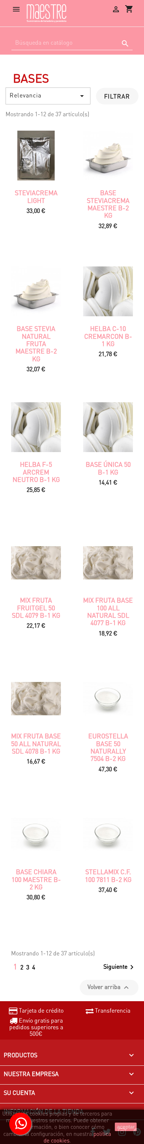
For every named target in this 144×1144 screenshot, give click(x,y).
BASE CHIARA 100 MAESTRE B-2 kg (36, 879)
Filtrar (117, 96)
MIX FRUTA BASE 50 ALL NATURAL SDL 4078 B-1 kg (36, 743)
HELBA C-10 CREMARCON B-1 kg (108, 336)
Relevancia (48, 95)
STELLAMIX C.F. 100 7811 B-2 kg (108, 875)
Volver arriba (109, 987)
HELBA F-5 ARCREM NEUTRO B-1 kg (36, 471)
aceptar (126, 1127)
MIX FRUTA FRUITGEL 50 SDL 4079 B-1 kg (36, 607)
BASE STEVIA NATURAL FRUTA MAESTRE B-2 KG (36, 343)
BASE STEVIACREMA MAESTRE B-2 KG (108, 204)
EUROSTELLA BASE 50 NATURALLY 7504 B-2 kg (108, 747)
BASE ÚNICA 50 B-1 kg (108, 468)
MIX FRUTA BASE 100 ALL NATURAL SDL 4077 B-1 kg (108, 611)
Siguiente (119, 967)
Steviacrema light (36, 196)
